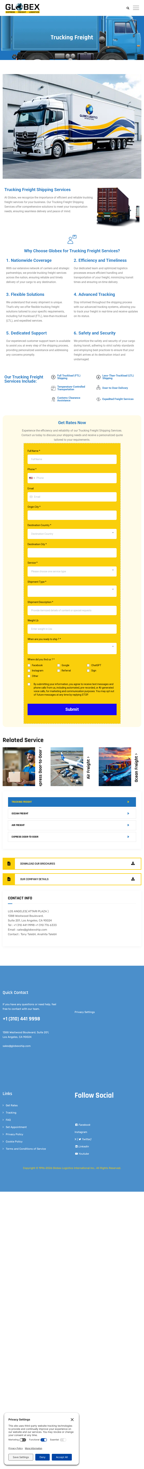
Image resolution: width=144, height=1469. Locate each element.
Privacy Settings (85, 1012)
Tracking (11, 1112)
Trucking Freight (22, 802)
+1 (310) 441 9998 (21, 1018)
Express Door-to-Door (25, 837)
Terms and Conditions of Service (26, 1148)
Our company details (34, 879)
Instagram (81, 1132)
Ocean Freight (20, 813)
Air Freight (88, 769)
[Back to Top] (136, 1463)
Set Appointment (16, 1127)
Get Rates (12, 1105)
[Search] (128, 8)
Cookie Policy (14, 1141)
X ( (83, 1139)
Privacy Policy (14, 1134)
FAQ (8, 1119)
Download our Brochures (37, 864)
